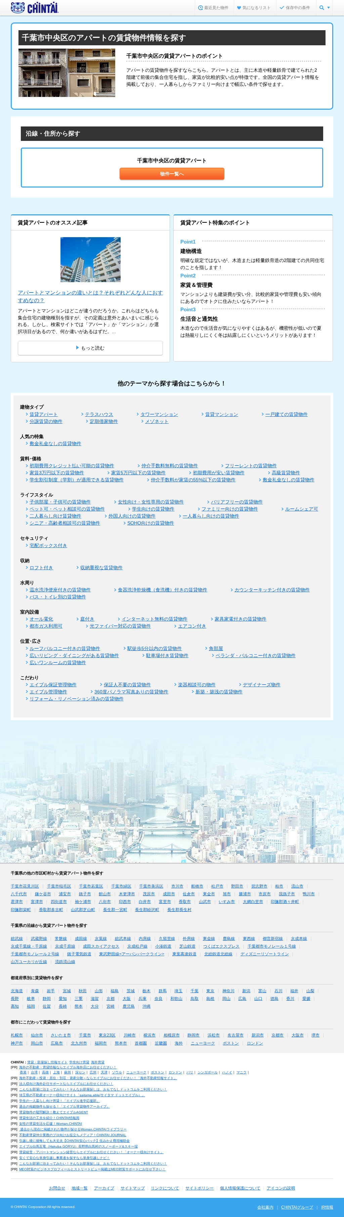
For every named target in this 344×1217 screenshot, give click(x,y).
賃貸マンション (221, 414)
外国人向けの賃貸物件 (132, 516)
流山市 (297, 886)
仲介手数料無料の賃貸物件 (169, 465)
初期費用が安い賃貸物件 (219, 472)
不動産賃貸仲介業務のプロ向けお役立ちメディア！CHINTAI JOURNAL (72, 1135)
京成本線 (299, 939)
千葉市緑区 (121, 886)
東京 (210, 991)
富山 (262, 991)
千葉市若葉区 (91, 886)
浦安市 (65, 894)
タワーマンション (159, 414)
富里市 (165, 902)
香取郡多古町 (51, 910)
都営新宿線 (273, 939)
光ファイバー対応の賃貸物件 (120, 626)
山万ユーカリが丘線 (29, 962)
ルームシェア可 (301, 509)
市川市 (177, 886)
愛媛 (306, 999)
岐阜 (31, 999)
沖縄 (146, 1006)
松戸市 (217, 886)
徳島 (274, 999)
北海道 (17, 991)
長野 (15, 999)
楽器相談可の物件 (197, 684)
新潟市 (258, 1035)
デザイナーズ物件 (262, 684)
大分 (95, 1006)
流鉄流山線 (65, 962)
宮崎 (110, 1006)
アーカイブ (104, 1188)
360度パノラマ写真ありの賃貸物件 (131, 691)
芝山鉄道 (187, 946)
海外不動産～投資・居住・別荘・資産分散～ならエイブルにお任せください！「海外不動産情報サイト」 (98, 1078)
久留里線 (167, 939)
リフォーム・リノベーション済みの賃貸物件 (77, 698)
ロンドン (255, 1043)
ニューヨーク (203, 1043)
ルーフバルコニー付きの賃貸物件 (65, 648)
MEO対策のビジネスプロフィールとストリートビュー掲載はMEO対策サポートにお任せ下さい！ (92, 1169)
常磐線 (61, 939)
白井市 (145, 902)
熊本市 (121, 1043)
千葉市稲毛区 (59, 886)
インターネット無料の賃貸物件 (154, 619)
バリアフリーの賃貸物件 (237, 502)
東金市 (209, 894)
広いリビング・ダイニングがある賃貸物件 (74, 655)
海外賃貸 (97, 1062)
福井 (294, 991)
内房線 (145, 939)
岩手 (51, 991)
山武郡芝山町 (83, 910)
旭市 (227, 894)
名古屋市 (235, 1035)
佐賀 (47, 1006)
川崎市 (130, 1035)
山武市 (205, 902)
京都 (110, 999)
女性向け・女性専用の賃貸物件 (151, 502)
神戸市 (17, 1043)
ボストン (231, 1043)
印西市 (125, 902)
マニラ (241, 1072)
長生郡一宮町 (115, 910)
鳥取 (194, 999)
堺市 (315, 1035)
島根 (210, 999)
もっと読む (92, 348)
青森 (35, 991)
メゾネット (157, 421)
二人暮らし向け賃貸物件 (55, 516)
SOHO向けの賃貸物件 (150, 523)
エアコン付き (192, 626)
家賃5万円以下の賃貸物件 (138, 472)
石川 (278, 991)
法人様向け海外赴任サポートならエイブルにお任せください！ (66, 1084)
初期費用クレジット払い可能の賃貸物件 (72, 465)
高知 (15, 1006)
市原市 (265, 894)
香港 (23, 1072)
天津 (104, 1072)
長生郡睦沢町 (147, 910)
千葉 (194, 991)
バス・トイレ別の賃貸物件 (58, 596)
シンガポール (208, 1072)
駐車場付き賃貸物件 (167, 655)
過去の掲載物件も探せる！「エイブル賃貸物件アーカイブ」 (64, 1106)
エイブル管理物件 (48, 691)
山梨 (310, 991)
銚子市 (85, 894)
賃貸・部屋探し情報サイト (47, 1062)
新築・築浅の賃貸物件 (219, 691)
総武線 (17, 939)
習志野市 (259, 886)
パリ (189, 1072)
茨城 (131, 991)
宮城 (67, 991)
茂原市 (149, 894)
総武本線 (123, 939)
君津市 (17, 902)
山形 (99, 991)
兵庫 (142, 999)
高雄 (45, 1072)
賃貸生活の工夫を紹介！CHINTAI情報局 (49, 1118)
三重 (79, 999)
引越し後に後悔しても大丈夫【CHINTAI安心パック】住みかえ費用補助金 (74, 1141)
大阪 (127, 999)
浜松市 (214, 1035)
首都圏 (141, 1043)
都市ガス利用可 (46, 626)
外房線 (189, 939)
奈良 (159, 999)
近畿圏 (161, 1043)
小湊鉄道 (163, 946)
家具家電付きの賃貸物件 (240, 619)
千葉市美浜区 (151, 886)
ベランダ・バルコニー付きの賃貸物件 (256, 655)
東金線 (209, 939)
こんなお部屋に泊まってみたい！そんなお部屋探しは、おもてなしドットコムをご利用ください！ (93, 1089)
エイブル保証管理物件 (53, 684)
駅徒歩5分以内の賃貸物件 (154, 648)
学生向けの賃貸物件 (153, 509)
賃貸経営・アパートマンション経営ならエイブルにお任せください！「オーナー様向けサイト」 (91, 1152)
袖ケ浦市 (83, 902)
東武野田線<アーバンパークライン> (131, 954)
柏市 (279, 886)
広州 (93, 1072)
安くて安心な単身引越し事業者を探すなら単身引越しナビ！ (64, 1158)
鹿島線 (229, 939)
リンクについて (165, 1188)
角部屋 (216, 648)
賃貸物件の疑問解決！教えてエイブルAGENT (53, 1112)
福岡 (31, 1006)
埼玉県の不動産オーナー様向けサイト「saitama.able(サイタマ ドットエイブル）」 (82, 1095)
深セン (80, 1072)
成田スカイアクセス (101, 946)
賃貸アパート (44, 414)
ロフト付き (41, 567)
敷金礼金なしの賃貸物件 (55, 443)
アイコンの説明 (281, 1188)
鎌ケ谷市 (43, 894)
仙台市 (37, 1035)
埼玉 (178, 991)
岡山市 (37, 1043)
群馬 (163, 991)
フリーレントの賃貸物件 (251, 465)
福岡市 (101, 1043)
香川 (290, 999)
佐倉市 (189, 894)
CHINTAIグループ (297, 1207)
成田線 (81, 939)
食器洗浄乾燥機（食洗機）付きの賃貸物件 (162, 589)
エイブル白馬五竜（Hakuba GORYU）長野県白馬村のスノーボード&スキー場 (78, 1146)
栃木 (146, 991)
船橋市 (197, 886)
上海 (56, 1072)
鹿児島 (129, 1006)
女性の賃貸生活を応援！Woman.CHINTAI (50, 1123)
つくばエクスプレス (221, 946)
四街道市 (59, 902)
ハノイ (227, 1072)
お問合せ (57, 1188)
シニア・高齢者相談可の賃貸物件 (65, 523)
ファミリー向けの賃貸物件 (230, 509)
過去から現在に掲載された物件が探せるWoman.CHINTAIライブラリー (73, 1129)
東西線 (249, 939)
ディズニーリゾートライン (265, 954)
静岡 (47, 999)
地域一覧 (80, 1188)
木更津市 (127, 894)
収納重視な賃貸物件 (101, 567)
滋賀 (95, 999)
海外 (179, 1043)
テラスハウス (99, 414)
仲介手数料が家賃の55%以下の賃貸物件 (193, 479)
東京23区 (107, 1035)
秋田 (83, 991)
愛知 (63, 999)
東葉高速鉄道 (184, 954)
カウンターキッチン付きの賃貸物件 (272, 589)
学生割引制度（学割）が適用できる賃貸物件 (77, 479)
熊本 (79, 1006)
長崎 (63, 1006)
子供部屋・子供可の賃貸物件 (60, 502)
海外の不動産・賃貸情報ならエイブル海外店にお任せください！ (68, 1067)
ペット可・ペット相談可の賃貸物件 (67, 509)
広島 (242, 999)
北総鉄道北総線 (218, 954)
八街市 (105, 902)
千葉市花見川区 (25, 886)
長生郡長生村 (179, 910)
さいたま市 (61, 1035)
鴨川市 (309, 894)
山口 (258, 999)
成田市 (169, 894)
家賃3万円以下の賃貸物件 (57, 472)
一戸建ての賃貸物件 (286, 414)
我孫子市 (287, 894)
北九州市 (79, 1043)
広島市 (57, 1043)
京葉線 (101, 939)
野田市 (237, 886)
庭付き (87, 619)
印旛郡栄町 (21, 910)
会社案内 (265, 1207)
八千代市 (19, 894)
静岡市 (193, 1035)
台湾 (34, 1072)
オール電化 (41, 619)
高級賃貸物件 (286, 472)
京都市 (277, 1035)
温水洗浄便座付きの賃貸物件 (60, 589)
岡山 (226, 999)
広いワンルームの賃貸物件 (58, 662)
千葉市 (85, 1035)
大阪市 (298, 1035)
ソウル (117, 1072)
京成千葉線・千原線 (29, 946)
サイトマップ (133, 1188)
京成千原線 (65, 946)
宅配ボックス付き (48, 545)
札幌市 (17, 1035)
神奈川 (228, 991)
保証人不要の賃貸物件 (127, 684)
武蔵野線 (39, 939)
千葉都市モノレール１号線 (272, 946)
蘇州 (67, 1072)
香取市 (185, 902)
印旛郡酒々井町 (285, 902)
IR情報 (327, 1207)
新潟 (246, 991)
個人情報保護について (240, 1188)
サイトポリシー (199, 1188)
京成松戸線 (137, 946)
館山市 (105, 894)
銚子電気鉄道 (79, 954)
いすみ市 (227, 902)
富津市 (37, 902)
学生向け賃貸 (79, 1062)
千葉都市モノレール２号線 (35, 954)
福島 (115, 991)
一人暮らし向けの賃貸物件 (211, 516)
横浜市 (149, 1035)
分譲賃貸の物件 (46, 421)
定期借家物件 (104, 421)
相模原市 (172, 1035)
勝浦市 (245, 894)
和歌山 (176, 999)
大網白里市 (253, 902)
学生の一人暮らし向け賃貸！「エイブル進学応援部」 (59, 1101)
